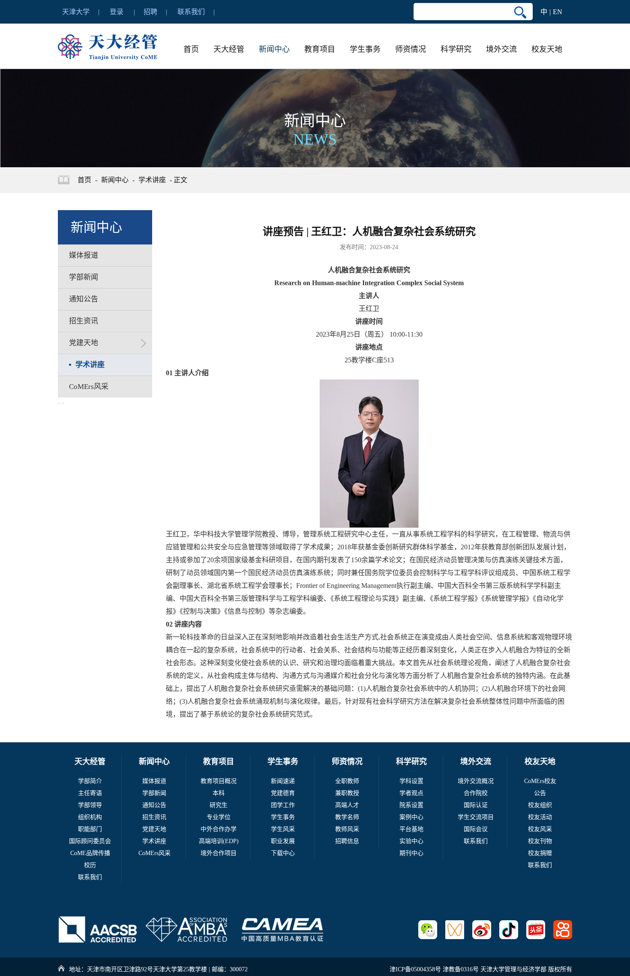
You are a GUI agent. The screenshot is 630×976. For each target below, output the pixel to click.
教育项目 (319, 49)
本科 (219, 793)
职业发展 (283, 841)
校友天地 (546, 49)
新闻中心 (274, 49)
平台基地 (411, 829)
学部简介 (90, 781)
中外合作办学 (219, 829)
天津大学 (76, 11)
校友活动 (540, 817)
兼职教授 (347, 793)
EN (557, 11)
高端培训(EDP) (219, 841)
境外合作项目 (219, 853)
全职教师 (347, 781)
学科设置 (411, 781)
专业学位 (219, 817)
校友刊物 (540, 841)
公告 (540, 793)
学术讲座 (152, 180)
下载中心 (283, 853)
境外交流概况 (476, 781)
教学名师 (347, 817)
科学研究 (456, 49)
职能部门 (90, 829)
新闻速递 (283, 781)
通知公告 (154, 805)
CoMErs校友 (540, 781)
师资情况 (410, 49)
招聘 (150, 11)
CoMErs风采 (154, 853)
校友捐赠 (540, 853)
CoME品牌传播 (90, 853)
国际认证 (476, 805)
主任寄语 (90, 793)
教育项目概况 (219, 781)
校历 (90, 865)
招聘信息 (347, 841)
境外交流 (501, 49)
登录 (116, 11)
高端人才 (347, 805)
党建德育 (283, 793)
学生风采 (283, 829)
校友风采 (540, 829)
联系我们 (191, 11)
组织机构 (90, 817)
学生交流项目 (476, 817)
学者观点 (411, 793)
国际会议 (476, 829)
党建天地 (154, 829)
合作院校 (476, 793)
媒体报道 (154, 781)
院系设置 (411, 805)
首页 (191, 49)
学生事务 (365, 49)
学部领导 (90, 805)
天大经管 (228, 49)
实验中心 (411, 841)
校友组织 (540, 805)
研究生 (219, 805)
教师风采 (347, 829)
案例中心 (411, 817)
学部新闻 (154, 793)
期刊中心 (411, 853)
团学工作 (283, 805)
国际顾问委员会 (90, 841)
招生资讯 (154, 817)
